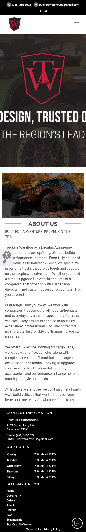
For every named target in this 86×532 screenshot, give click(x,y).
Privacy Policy (51, 529)
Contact (11, 510)
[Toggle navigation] (76, 24)
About (10, 505)
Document (13, 495)
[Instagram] (46, 11)
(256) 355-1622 (21, 4)
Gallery (11, 500)
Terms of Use (33, 529)
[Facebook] (40, 11)
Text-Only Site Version (19, 524)
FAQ (9, 514)
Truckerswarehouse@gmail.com (59, 4)
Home (10, 490)
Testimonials (14, 519)
